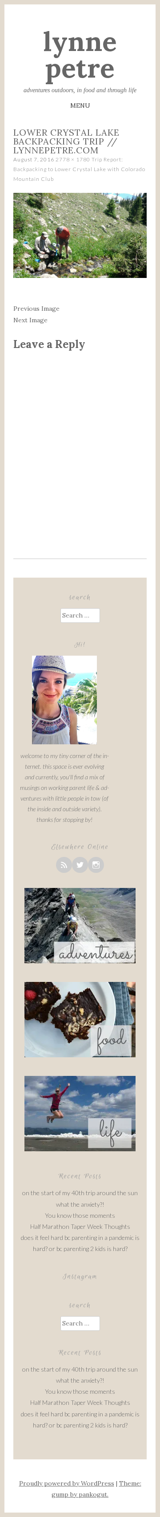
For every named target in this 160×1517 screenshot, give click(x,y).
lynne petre (80, 54)
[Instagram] (96, 865)
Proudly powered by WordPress (66, 1483)
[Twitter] (80, 865)
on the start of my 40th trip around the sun (80, 1192)
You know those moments (80, 1215)
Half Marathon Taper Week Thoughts (80, 1226)
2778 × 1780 (73, 159)
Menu (80, 105)
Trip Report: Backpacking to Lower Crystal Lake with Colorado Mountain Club (79, 169)
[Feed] (64, 865)
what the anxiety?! (80, 1204)
